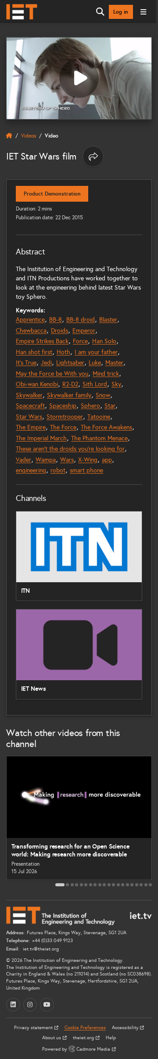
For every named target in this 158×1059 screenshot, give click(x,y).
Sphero (90, 406)
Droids (59, 330)
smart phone (86, 470)
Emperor (83, 330)
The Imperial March (41, 438)
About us (52, 1038)
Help (111, 1038)
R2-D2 (70, 384)
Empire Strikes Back (42, 341)
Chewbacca (31, 330)
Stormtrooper (65, 417)
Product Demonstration (52, 193)
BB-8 (55, 319)
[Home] (21, 12)
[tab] (60, 884)
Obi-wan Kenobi (37, 384)
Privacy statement (34, 1027)
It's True (26, 362)
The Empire (31, 427)
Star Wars (29, 417)
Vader (23, 460)
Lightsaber (70, 362)
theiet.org (84, 1038)
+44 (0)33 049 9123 (52, 940)
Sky (116, 384)
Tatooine (98, 417)
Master (114, 362)
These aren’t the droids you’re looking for (70, 449)
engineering (31, 470)
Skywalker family (69, 395)
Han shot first (34, 352)
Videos (28, 135)
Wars (67, 460)
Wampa (46, 460)
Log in (120, 11)
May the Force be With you (52, 373)
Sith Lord (95, 384)
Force (80, 341)
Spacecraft (30, 406)
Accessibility (126, 1027)
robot (57, 470)
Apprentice (30, 319)
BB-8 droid (80, 319)
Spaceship (62, 406)
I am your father (96, 352)
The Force (63, 427)
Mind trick (106, 373)
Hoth (63, 352)
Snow (103, 395)
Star (109, 406)
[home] (9, 135)
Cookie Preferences (85, 1027)
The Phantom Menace (99, 438)
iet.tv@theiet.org (40, 949)
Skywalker (29, 395)
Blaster (108, 319)
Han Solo (104, 341)
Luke (95, 362)
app (107, 460)
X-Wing (87, 460)
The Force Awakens (106, 427)
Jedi (46, 362)
